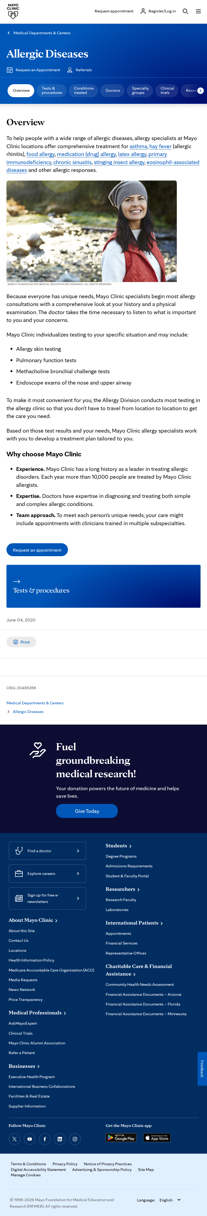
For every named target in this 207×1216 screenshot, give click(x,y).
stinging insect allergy (119, 161)
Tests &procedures (52, 90)
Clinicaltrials (167, 90)
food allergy (40, 153)
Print (25, 642)
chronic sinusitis (72, 161)
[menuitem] (20, 90)
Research (194, 90)
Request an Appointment (38, 69)
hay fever (160, 146)
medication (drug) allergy (86, 153)
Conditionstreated (84, 90)
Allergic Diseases (47, 53)
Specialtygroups (140, 90)
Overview (21, 90)
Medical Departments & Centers (42, 32)
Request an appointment (37, 550)
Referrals (84, 69)
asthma (138, 146)
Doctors (113, 90)
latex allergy (132, 153)
